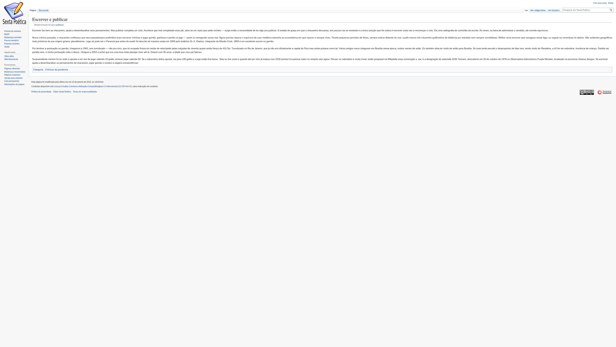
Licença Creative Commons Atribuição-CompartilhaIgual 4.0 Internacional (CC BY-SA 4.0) (93, 86)
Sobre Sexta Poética (62, 92)
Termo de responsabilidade (85, 92)
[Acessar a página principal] (14, 13)
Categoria (38, 69)
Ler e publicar (57, 25)
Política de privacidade (41, 92)
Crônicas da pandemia (56, 69)
